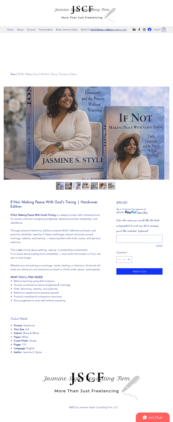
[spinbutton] (124, 259)
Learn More (142, 212)
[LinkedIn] (134, 29)
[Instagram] (144, 29)
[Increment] (129, 259)
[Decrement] (119, 259)
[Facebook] (139, 29)
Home (13, 74)
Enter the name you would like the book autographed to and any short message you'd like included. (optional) (137, 225)
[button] (164, 29)
